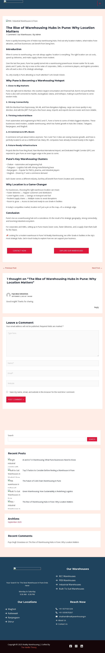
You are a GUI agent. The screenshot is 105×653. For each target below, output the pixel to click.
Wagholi (12, 609)
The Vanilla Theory (28, 647)
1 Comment (11, 34)
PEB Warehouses (67, 580)
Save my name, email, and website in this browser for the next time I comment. (42, 392)
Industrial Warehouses (70, 584)
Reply (96, 307)
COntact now (19, 250)
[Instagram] (76, 646)
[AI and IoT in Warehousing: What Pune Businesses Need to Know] (14, 462)
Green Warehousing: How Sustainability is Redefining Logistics (48, 491)
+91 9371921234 (65, 609)
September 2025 (15, 522)
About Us (62, 620)
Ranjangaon (14, 617)
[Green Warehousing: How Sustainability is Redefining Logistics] (14, 494)
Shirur (11, 621)
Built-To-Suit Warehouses (71, 588)
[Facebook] (70, 646)
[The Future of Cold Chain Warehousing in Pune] (14, 483)
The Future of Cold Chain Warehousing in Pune (42, 481)
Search (10, 435)
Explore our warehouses (71, 250)
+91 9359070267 (65, 612)
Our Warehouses (24, 34)
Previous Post (9, 268)
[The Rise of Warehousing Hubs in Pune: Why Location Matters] (14, 504)
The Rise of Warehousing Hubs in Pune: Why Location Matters (48, 502)
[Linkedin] (81, 646)
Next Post (97, 268)
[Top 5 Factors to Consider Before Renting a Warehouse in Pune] (14, 473)
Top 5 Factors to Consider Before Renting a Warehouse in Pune (49, 470)
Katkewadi (13, 613)
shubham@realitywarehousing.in (72, 616)
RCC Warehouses (67, 576)
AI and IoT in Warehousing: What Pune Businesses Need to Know (49, 460)
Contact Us (62, 624)
